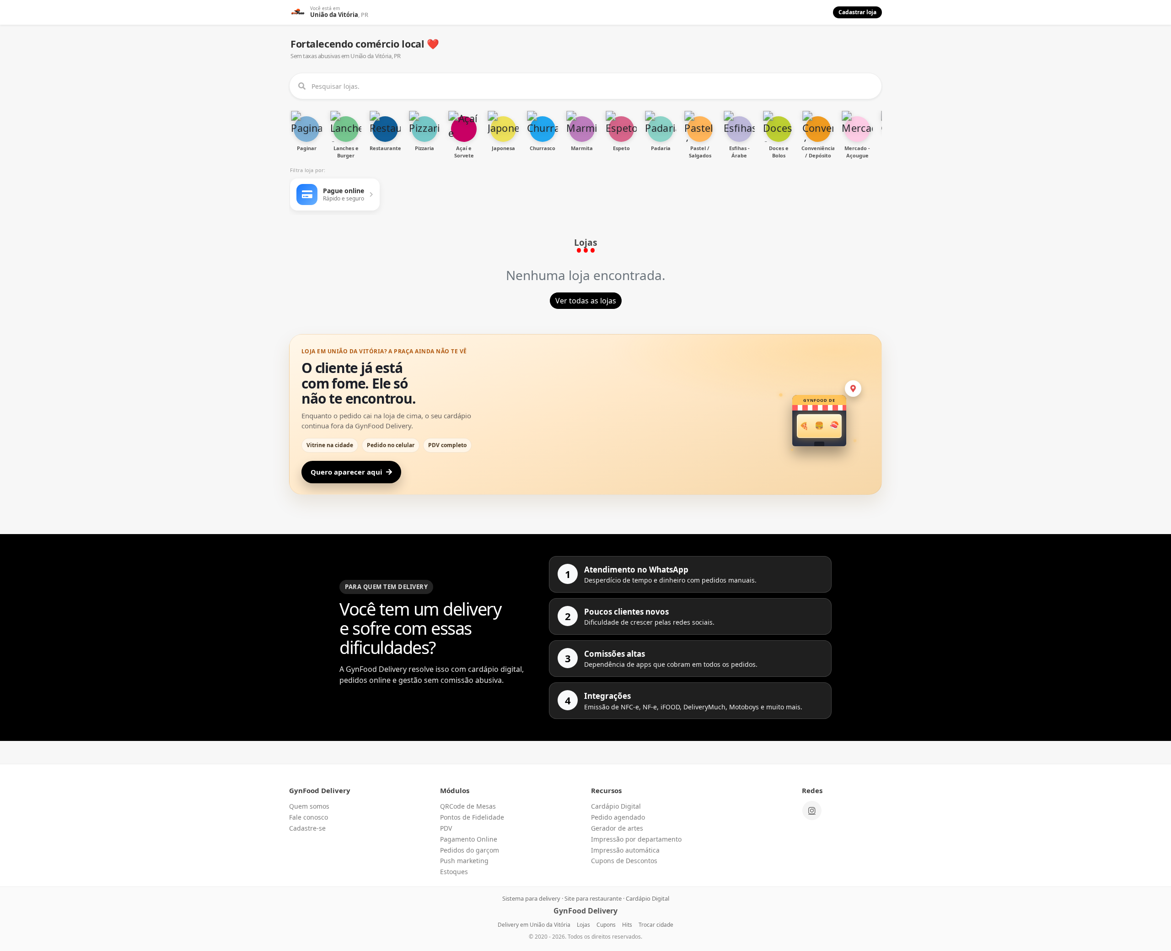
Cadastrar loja (857, 12)
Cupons (606, 925)
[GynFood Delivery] (297, 12)
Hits (627, 925)
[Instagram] (812, 810)
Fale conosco (308, 817)
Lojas (583, 925)
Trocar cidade (656, 925)
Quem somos (309, 806)
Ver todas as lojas (585, 301)
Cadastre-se (307, 828)
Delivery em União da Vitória (534, 925)
